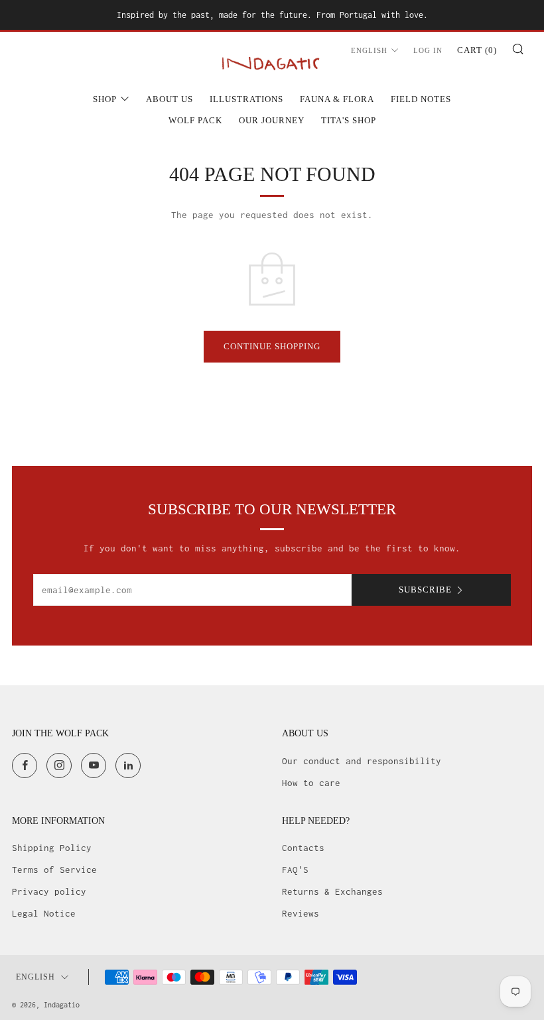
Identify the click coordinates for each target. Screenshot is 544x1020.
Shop (105, 99)
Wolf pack (195, 120)
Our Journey (272, 120)
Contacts (303, 847)
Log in (427, 50)
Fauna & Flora (337, 99)
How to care (311, 782)
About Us (169, 99)
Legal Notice (44, 913)
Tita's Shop (348, 120)
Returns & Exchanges (332, 891)
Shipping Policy (52, 847)
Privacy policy (49, 891)
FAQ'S (295, 869)
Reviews (300, 913)
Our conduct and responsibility (361, 761)
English (369, 50)
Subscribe (425, 590)
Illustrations (246, 99)
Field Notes (421, 99)
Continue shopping (272, 346)
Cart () (477, 50)
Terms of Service (54, 869)
